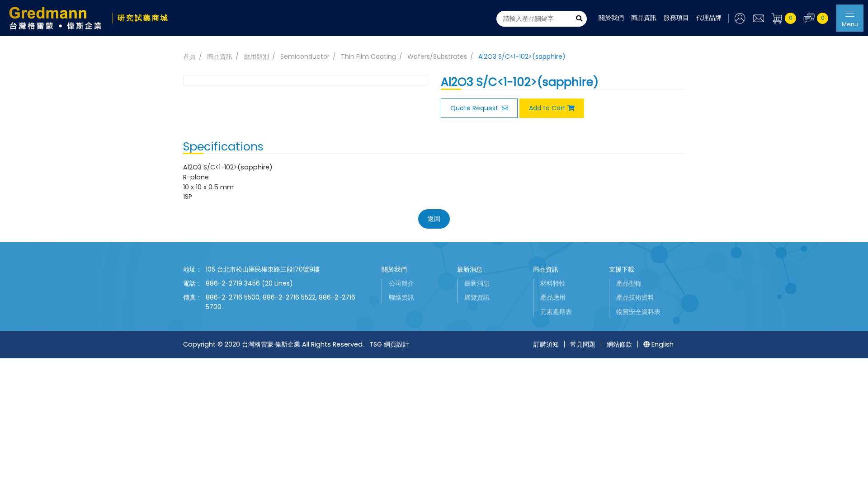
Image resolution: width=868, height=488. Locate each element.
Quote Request (475, 108)
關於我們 (611, 17)
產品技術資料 (635, 297)
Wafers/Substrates (437, 56)
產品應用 (553, 297)
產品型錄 (629, 283)
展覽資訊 (477, 297)
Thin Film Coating (368, 56)
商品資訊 (643, 17)
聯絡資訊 (401, 297)
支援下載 (621, 269)
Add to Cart (547, 108)
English (662, 344)
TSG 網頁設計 (389, 344)
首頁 (189, 56)
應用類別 (256, 56)
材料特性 (553, 283)
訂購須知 (546, 344)
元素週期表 (556, 311)
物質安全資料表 (638, 311)
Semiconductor (305, 56)
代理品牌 (709, 17)
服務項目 (676, 17)
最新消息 (469, 269)
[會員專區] (737, 18)
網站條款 (619, 344)
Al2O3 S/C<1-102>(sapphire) (522, 56)
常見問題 (582, 344)
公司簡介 (401, 283)
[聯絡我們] (758, 18)
